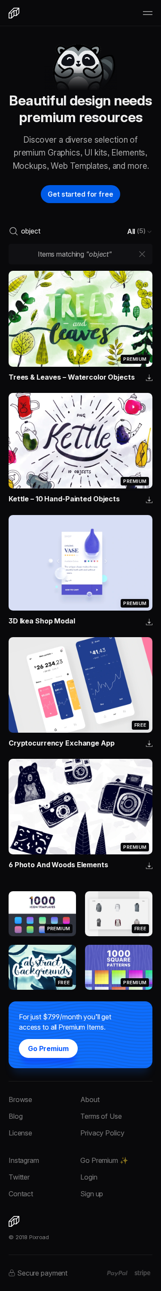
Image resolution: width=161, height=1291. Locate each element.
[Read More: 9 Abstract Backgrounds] (42, 967)
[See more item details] (149, 378)
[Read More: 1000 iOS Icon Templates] (42, 913)
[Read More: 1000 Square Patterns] (118, 967)
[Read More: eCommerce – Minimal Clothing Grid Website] (118, 913)
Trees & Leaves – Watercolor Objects (72, 377)
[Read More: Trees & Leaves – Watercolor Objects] (80, 318)
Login (88, 1177)
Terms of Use (101, 1116)
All (136, 231)
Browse (20, 1099)
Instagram (24, 1160)
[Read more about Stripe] (142, 1273)
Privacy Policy (102, 1133)
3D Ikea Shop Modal (42, 621)
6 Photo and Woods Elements (58, 864)
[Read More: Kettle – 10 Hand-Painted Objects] (80, 440)
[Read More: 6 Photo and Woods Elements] (80, 806)
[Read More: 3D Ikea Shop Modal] (80, 563)
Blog (16, 1116)
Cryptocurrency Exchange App (62, 743)
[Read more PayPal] (117, 1273)
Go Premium (48, 1048)
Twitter (19, 1177)
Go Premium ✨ (104, 1160)
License (20, 1133)
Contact (21, 1193)
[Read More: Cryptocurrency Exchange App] (80, 685)
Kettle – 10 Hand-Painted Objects (64, 498)
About (89, 1099)
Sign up (91, 1193)
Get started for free (80, 194)
